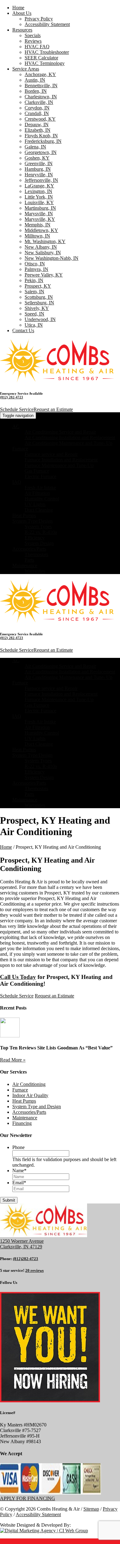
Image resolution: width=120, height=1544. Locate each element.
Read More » (13, 1059)
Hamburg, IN (38, 169)
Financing (22, 1123)
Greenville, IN (39, 163)
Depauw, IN (37, 124)
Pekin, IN (34, 280)
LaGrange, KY (39, 185)
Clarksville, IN (39, 102)
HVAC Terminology (45, 63)
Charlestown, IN (41, 96)
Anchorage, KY (40, 74)
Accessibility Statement (47, 24)
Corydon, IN (37, 107)
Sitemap (91, 1509)
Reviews (33, 41)
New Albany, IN (41, 247)
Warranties (35, 571)
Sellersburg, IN (39, 302)
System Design (39, 543)
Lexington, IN (38, 191)
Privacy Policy (39, 18)
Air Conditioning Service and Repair (60, 432)
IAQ (16, 482)
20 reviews (34, 1270)
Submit (8, 1200)
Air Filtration (37, 493)
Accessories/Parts (29, 548)
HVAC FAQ (37, 46)
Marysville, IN (39, 213)
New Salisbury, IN (43, 252)
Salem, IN (34, 291)
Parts (29, 560)
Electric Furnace (40, 476)
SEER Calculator (41, 57)
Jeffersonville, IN (41, 180)
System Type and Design (36, 1106)
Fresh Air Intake (40, 487)
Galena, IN (35, 146)
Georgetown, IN (41, 152)
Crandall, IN (37, 113)
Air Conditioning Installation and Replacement (70, 437)
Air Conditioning (29, 1084)
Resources (22, 29)
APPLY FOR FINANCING (27, 1498)
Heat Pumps (24, 515)
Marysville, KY (40, 219)
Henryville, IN (39, 174)
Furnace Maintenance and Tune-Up (59, 465)
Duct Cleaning (39, 510)
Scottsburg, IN (39, 297)
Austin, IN (35, 80)
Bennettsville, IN (41, 85)
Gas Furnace (37, 471)
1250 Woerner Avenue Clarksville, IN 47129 (22, 1243)
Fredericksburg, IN (43, 141)
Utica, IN (34, 325)
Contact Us (23, 330)
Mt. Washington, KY (45, 241)
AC (15, 426)
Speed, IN (34, 313)
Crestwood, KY (40, 119)
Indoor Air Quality (30, 1095)
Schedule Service (17, 409)
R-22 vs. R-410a (41, 532)
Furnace (20, 448)
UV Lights (35, 504)
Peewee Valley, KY (44, 274)
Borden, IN (36, 91)
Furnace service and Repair (51, 454)
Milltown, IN (37, 235)
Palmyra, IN (36, 269)
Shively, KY (37, 308)
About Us (21, 13)
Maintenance (24, 565)
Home (18, 7)
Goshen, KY (37, 158)
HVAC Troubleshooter (47, 52)
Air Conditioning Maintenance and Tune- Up (68, 443)
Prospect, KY (38, 286)
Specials (33, 35)
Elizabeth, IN (37, 130)
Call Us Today (18, 977)
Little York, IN (39, 196)
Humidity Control (42, 498)
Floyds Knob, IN (41, 135)
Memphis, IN (37, 224)
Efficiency (35, 537)
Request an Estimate (53, 409)
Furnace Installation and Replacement (61, 459)
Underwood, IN (40, 319)
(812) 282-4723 (11, 397)
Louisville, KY (39, 202)
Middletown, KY (41, 230)
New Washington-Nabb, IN (51, 258)
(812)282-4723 (25, 1258)
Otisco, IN (35, 263)
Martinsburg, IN (40, 208)
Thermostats (36, 554)
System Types (38, 526)
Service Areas (25, 68)
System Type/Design (32, 521)
